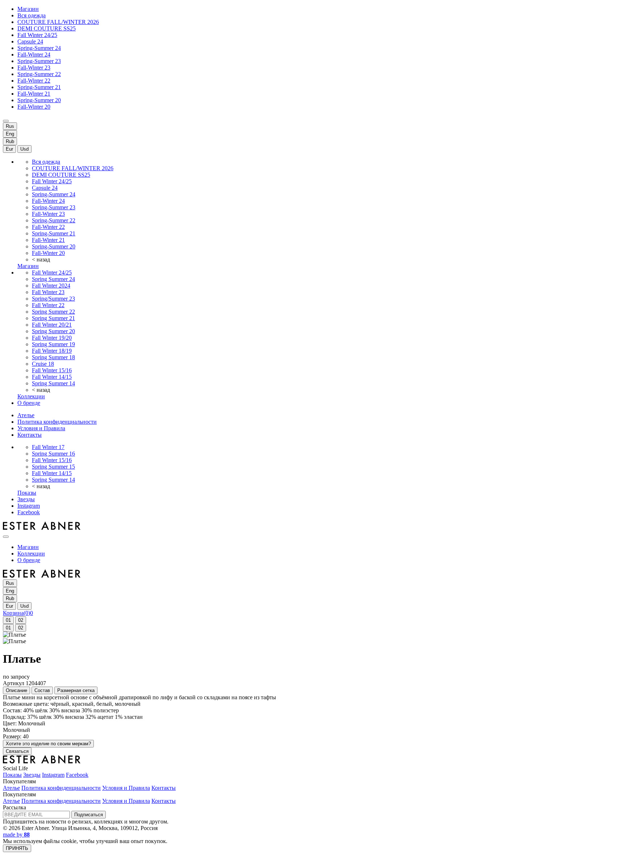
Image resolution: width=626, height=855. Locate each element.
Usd (24, 149)
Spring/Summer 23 (53, 299)
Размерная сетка (76, 690)
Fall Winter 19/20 (52, 338)
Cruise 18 (43, 364)
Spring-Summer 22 (39, 74)
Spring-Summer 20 (39, 100)
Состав (42, 690)
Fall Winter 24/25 (37, 35)
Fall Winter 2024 (51, 285)
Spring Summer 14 (53, 383)
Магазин (28, 9)
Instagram (28, 506)
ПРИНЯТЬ (17, 848)
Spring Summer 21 (53, 318)
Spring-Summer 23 (39, 61)
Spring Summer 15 (53, 467)
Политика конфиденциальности (57, 422)
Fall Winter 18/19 (52, 351)
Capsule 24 (30, 41)
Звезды (26, 499)
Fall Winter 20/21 (52, 325)
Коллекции (31, 396)
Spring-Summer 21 (39, 87)
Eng (10, 134)
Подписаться (88, 814)
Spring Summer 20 (53, 331)
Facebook (28, 512)
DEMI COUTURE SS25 (46, 28)
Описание (16, 690)
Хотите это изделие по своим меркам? (48, 743)
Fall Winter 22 (48, 305)
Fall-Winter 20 (33, 107)
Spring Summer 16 (53, 453)
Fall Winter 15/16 (52, 370)
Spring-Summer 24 (39, 48)
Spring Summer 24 (53, 279)
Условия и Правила (41, 428)
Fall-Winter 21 (33, 94)
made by (16, 834)
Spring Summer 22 (53, 312)
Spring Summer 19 (53, 344)
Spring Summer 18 (53, 357)
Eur (9, 149)
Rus (10, 126)
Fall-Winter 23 (33, 67)
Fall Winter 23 (48, 292)
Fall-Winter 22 (33, 80)
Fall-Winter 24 (33, 54)
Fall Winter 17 (48, 447)
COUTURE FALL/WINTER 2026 (58, 22)
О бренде (28, 403)
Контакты (29, 435)
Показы (26, 493)
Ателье (25, 415)
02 (20, 620)
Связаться (17, 751)
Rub (10, 141)
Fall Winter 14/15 (52, 377)
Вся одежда (31, 15)
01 (8, 620)
